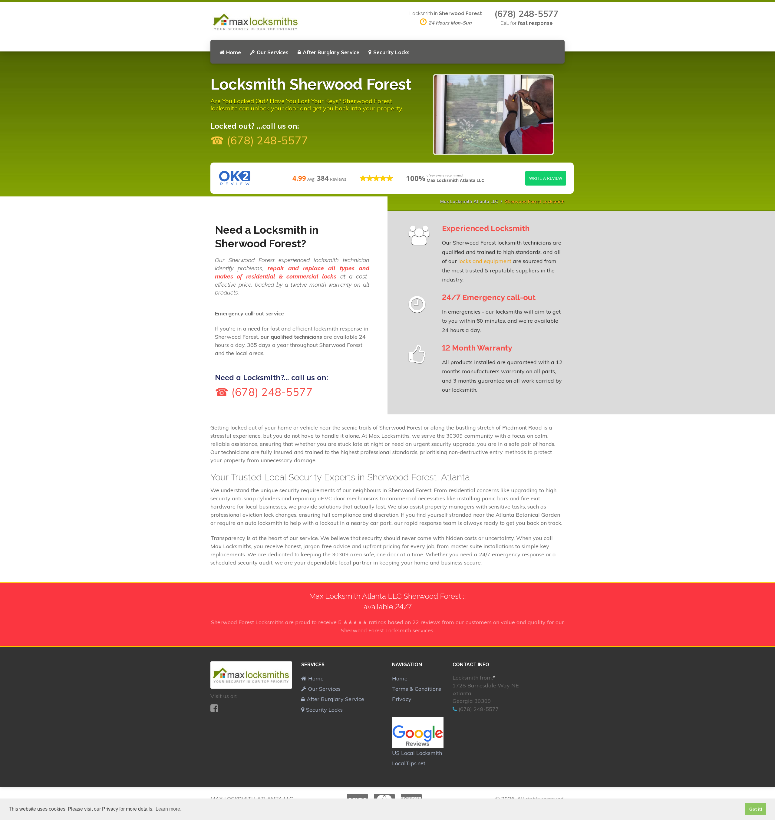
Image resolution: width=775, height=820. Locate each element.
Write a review (545, 178)
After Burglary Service (331, 52)
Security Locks (391, 52)
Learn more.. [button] (169, 809)
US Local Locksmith (417, 752)
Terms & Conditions (416, 688)
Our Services (273, 52)
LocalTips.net (408, 763)
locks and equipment (484, 261)
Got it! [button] (755, 809)
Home (233, 52)
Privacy (401, 699)
